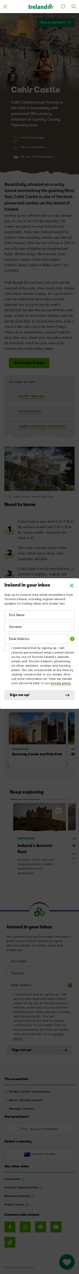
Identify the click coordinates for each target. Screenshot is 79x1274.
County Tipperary (31, 396)
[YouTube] (55, 1226)
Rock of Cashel (29, 411)
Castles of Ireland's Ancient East (42, 426)
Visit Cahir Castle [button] (29, 363)
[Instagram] (25, 1226)
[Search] (73, 6)
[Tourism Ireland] (41, 6)
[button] (72, 586)
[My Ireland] (63, 6)
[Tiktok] (9, 1242)
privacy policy (60, 683)
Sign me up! (20, 695)
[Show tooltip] (72, 638)
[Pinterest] (40, 1226)
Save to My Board (52, 22)
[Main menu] (5, 6)
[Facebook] (9, 1226)
